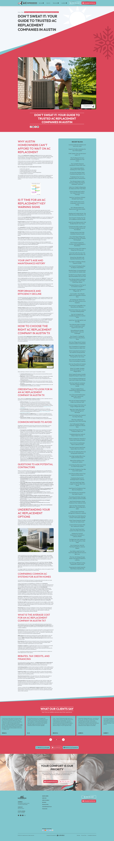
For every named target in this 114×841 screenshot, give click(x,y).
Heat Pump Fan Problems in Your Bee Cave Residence (77, 489)
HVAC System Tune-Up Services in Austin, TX (77, 154)
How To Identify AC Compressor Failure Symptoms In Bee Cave (77, 347)
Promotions (45, 804)
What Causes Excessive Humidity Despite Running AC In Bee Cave (77, 375)
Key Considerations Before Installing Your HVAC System (77, 168)
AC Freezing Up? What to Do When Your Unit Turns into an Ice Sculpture (77, 301)
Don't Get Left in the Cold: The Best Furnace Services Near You (77, 253)
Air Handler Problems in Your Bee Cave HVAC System (77, 470)
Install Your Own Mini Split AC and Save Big (77, 320)
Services (44, 798)
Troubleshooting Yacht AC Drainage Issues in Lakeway (77, 478)
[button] (41, 3)
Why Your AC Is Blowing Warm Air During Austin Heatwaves (77, 452)
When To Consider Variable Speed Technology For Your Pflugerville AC (77, 370)
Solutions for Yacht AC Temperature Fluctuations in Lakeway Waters (77, 535)
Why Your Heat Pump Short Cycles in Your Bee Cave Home (77, 529)
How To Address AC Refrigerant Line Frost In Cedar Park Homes (77, 379)
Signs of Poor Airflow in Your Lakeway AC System (77, 461)
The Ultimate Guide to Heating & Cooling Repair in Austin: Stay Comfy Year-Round (77, 280)
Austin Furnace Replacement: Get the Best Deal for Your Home (77, 222)
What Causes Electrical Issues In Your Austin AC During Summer (77, 351)
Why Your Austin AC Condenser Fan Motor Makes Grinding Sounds (77, 384)
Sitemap (78, 835)
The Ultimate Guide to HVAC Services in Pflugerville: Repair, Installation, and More (77, 183)
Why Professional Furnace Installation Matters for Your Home (77, 159)
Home (19, 12)
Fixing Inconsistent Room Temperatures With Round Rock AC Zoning (77, 390)
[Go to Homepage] (27, 3)
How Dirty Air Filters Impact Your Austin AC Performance (77, 474)
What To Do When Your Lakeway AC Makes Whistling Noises (77, 310)
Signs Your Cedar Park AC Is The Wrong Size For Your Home (77, 356)
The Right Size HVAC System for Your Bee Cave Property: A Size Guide (77, 541)
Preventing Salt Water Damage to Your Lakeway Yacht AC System (77, 497)
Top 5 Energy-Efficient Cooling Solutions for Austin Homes (77, 563)
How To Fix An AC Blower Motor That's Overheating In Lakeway (77, 360)
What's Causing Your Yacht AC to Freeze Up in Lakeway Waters (77, 439)
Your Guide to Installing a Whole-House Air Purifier (77, 262)
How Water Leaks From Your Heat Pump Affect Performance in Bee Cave (77, 552)
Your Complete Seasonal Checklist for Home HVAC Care (77, 164)
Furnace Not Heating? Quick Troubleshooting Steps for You (77, 173)
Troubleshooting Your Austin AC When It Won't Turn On (77, 434)
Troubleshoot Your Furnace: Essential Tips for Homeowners (77, 177)
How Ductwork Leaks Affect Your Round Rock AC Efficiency (77, 306)
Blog (22, 12)
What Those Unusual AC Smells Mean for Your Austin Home (77, 521)
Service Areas (45, 800)
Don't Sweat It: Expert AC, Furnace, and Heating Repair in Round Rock (77, 244)
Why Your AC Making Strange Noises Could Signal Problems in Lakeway (77, 558)
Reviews (44, 802)
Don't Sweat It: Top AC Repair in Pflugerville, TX (77, 290)
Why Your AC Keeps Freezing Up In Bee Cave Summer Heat (77, 401)
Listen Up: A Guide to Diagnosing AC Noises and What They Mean (77, 187)
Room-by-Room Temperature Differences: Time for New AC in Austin (77, 507)
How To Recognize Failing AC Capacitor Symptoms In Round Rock (77, 425)
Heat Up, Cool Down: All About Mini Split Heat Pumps (77, 198)
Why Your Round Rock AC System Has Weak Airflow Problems (77, 364)
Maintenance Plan (47, 806)
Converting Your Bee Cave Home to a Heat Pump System (77, 465)
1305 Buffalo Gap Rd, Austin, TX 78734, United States (24, 804)
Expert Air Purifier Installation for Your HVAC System (77, 149)
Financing (44, 808)
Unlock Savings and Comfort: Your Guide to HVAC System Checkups (77, 193)
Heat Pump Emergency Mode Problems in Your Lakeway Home (77, 502)
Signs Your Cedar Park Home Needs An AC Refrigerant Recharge (77, 411)
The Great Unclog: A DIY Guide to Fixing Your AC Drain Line (77, 249)
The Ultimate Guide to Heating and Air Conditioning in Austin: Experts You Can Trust (77, 326)
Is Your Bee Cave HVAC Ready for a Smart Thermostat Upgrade (77, 516)
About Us (48, 3)
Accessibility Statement (92, 835)
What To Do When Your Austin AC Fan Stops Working (77, 415)
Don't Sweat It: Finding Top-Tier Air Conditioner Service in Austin (77, 218)
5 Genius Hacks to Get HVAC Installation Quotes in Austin (77, 233)
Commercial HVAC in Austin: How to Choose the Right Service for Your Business (77, 228)
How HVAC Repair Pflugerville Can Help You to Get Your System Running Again (77, 238)
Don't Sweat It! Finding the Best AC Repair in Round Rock (77, 266)
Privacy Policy (83, 835)
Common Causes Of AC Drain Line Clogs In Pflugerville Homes (77, 405)
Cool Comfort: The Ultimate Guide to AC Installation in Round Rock (77, 295)
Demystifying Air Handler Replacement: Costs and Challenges (77, 332)
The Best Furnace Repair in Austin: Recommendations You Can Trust (77, 275)
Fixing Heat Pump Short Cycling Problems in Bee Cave (77, 430)
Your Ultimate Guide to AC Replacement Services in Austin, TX (77, 209)
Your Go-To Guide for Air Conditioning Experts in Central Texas (77, 316)
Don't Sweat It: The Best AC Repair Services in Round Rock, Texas (77, 338)
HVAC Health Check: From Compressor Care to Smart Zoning (77, 203)
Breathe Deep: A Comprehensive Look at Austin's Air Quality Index (77, 271)
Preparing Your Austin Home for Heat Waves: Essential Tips (77, 567)
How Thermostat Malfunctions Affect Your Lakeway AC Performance (77, 396)
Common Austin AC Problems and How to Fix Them (77, 145)
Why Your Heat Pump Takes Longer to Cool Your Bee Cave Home (77, 484)
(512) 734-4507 (21, 808)
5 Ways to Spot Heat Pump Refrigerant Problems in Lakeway (77, 512)
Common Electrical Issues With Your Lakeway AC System (77, 525)
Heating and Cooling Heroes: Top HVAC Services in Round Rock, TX (77, 214)
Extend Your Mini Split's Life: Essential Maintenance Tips (77, 258)
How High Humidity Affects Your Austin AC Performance (77, 456)
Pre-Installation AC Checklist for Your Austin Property (77, 493)
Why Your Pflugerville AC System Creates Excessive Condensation (77, 342)
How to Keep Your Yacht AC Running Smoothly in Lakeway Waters (77, 547)
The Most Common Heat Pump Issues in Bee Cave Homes (77, 448)
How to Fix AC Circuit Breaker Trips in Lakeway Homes (77, 443)
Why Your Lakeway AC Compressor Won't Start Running (77, 420)
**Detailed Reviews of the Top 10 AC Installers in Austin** (77, 285)
